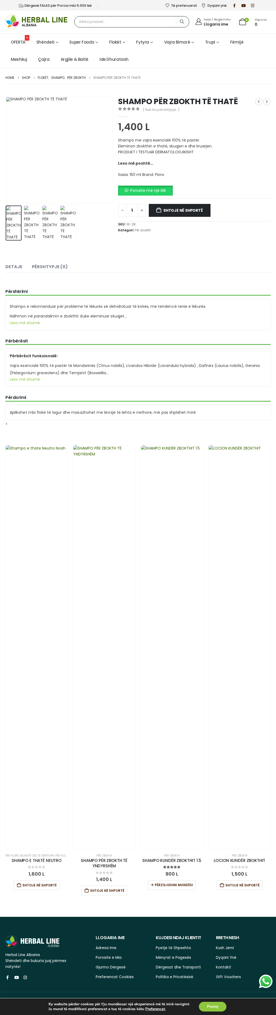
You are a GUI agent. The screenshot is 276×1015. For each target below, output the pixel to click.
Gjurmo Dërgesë (111, 967)
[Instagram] (253, 5)
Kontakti (223, 967)
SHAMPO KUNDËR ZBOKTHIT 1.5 (171, 860)
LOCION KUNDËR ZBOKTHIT (239, 860)
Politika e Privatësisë (174, 976)
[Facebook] (234, 5)
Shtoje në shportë (183, 210)
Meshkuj (19, 59)
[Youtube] (243, 5)
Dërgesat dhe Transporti (178, 967)
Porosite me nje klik (148, 190)
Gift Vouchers (228, 976)
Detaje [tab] (13, 267)
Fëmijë (237, 42)
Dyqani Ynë (226, 957)
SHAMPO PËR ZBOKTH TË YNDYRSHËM (104, 863)
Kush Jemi (225, 947)
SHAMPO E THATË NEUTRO (36, 860)
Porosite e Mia (109, 957)
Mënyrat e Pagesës (173, 957)
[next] (267, 101)
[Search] (182, 21)
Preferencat (155, 1009)
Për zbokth (143, 230)
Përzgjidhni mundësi (174, 885)
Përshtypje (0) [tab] (50, 267)
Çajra (43, 59)
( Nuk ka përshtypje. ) (161, 109)
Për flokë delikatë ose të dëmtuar (29, 856)
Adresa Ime (106, 947)
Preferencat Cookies (115, 976)
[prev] (259, 101)
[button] (7, 150)
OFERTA (19, 40)
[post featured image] (36, 647)
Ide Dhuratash (114, 59)
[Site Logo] (36, 22)
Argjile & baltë (74, 59)
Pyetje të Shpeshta (173, 947)
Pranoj (212, 1006)
